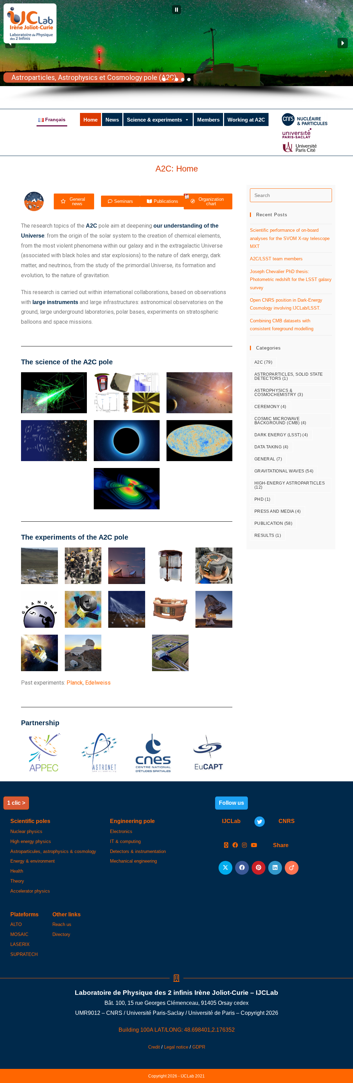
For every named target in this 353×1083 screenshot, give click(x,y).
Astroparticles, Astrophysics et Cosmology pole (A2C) (93, 77)
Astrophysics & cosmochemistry (278, 392)
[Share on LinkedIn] (275, 868)
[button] (176, 9)
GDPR (198, 1047)
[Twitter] (259, 821)
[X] (226, 846)
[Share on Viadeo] (292, 868)
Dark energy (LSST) (281, 435)
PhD (262, 499)
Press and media (277, 511)
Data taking (271, 447)
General (268, 459)
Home (90, 120)
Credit (154, 1047)
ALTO (16, 924)
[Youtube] (254, 846)
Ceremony (270, 406)
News (112, 120)
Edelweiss (98, 682)
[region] (176, 51)
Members (208, 120)
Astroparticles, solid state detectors (288, 376)
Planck (75, 682)
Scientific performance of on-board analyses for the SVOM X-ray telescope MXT (290, 238)
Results (267, 535)
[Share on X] (225, 868)
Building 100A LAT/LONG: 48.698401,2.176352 (177, 1030)
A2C (263, 362)
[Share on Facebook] (242, 868)
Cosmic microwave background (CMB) (280, 420)
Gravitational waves (284, 471)
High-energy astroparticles (289, 485)
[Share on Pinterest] (258, 868)
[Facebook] (235, 846)
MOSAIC (19, 934)
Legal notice (176, 1047)
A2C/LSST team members (276, 258)
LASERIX (20, 944)
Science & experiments (154, 120)
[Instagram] (244, 846)
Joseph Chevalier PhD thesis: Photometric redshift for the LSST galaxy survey (291, 279)
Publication (273, 523)
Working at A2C (246, 120)
